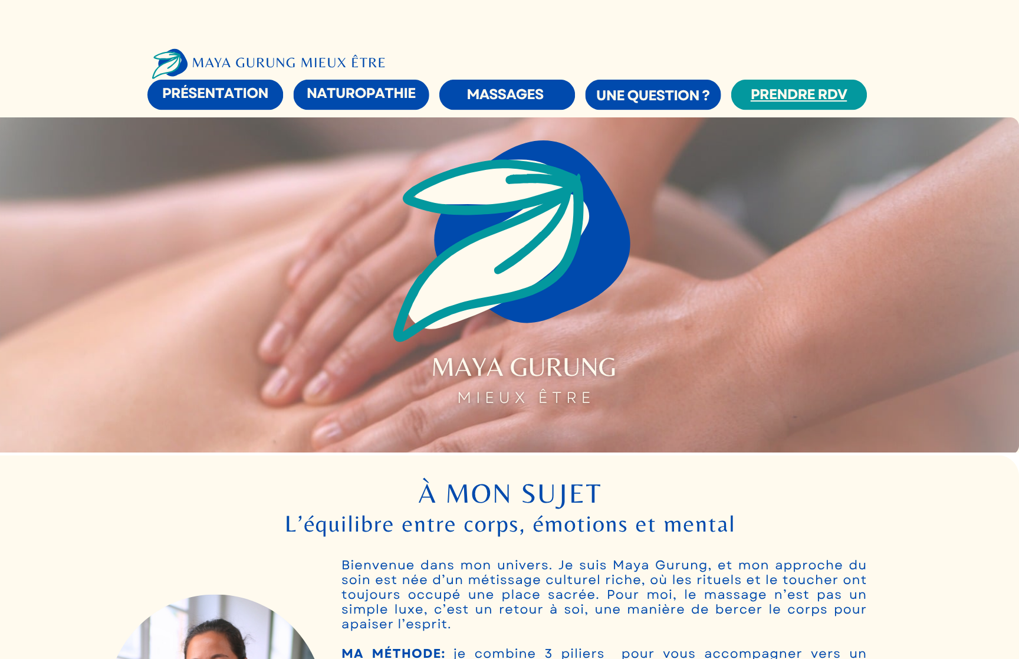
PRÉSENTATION (215, 93)
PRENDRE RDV (799, 94)
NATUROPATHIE (361, 93)
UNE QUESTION (647, 96)
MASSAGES (504, 94)
